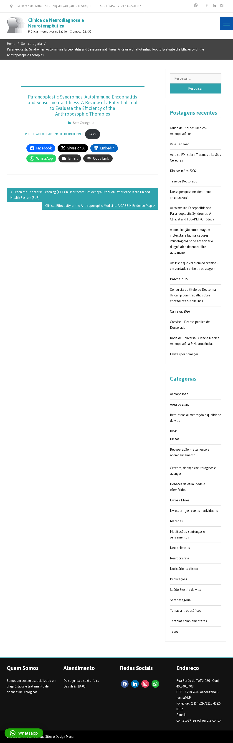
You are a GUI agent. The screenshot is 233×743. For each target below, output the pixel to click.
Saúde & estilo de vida (185, 589)
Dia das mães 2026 (183, 171)
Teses (174, 631)
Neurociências (180, 548)
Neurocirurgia (179, 558)
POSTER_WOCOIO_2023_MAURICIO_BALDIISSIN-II (54, 134)
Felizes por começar (184, 354)
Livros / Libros (179, 500)
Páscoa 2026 (178, 279)
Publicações (178, 579)
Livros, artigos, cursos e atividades (194, 511)
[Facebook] (207, 5)
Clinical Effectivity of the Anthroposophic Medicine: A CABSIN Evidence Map (98, 205)
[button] (24, 733)
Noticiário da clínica (184, 569)
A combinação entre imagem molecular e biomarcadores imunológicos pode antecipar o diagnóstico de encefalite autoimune (191, 241)
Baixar (92, 134)
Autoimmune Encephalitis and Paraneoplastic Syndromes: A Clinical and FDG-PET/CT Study (192, 213)
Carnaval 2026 (180, 311)
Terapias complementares (188, 621)
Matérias (176, 521)
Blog (173, 431)
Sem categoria (83, 123)
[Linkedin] (214, 5)
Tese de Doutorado (183, 181)
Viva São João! (180, 144)
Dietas (174, 439)
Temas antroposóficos (185, 610)
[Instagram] (222, 5)
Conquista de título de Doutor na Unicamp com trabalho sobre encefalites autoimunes (193, 295)
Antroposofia (179, 394)
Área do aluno (180, 404)
